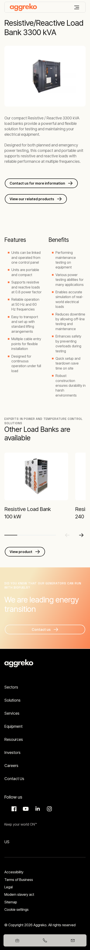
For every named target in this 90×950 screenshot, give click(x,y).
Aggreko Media (25, 808)
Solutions (12, 700)
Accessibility (13, 872)
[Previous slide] (67, 535)
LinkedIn (37, 808)
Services (11, 713)
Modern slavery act (19, 894)
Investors (12, 752)
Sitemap (10, 902)
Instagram (49, 808)
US (6, 842)
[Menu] (76, 7)
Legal (8, 887)
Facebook (13, 808)
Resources (13, 739)
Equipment (13, 726)
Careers (11, 765)
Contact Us (14, 778)
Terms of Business (18, 879)
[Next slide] (81, 535)
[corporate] (23, 7)
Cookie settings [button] (16, 909)
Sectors (11, 687)
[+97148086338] (45, 940)
